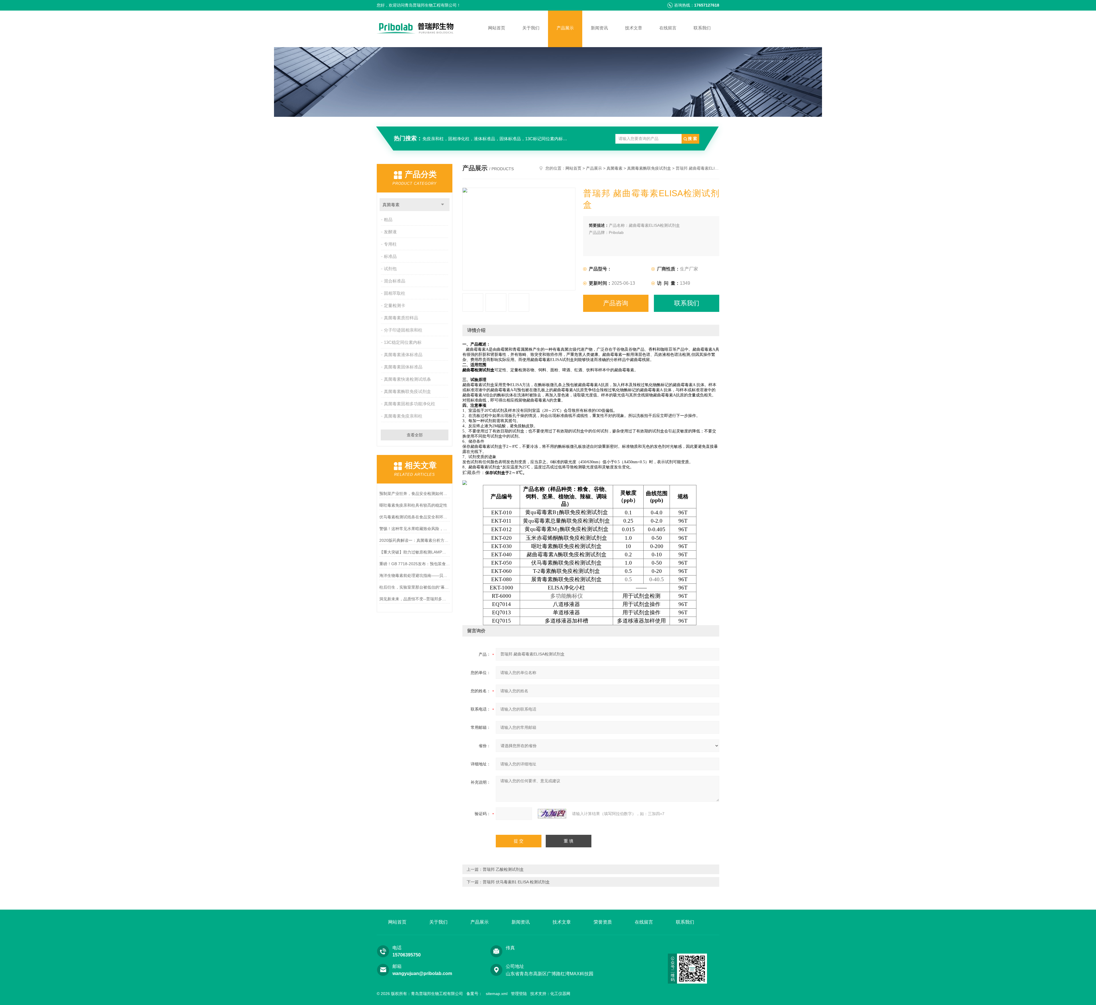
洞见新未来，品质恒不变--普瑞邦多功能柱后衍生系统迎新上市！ (414, 599)
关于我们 (530, 27)
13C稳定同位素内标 (403, 342)
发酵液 (390, 231)
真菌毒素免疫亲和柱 (403, 416)
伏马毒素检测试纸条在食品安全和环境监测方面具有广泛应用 (414, 517)
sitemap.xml (496, 993)
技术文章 (633, 27)
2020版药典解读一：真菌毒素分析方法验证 (414, 540)
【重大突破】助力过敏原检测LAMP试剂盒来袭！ (414, 552)
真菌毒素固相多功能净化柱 (409, 403)
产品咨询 (615, 303)
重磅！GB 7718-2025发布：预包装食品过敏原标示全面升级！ (414, 563)
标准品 (390, 256)
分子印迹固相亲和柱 (403, 330)
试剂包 (390, 268)
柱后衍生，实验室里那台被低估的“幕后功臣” (414, 587)
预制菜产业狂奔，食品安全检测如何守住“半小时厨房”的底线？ (414, 493)
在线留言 (667, 27)
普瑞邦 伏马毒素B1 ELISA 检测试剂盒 (516, 882)
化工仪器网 (560, 993)
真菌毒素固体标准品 (403, 366)
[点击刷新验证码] (552, 814)
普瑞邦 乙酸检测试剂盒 (503, 869)
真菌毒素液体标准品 (403, 354)
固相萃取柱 (394, 293)
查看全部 (415, 435)
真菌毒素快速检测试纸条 (407, 379)
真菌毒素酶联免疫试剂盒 (407, 391)
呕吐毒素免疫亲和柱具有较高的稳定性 (413, 505)
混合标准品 (394, 280)
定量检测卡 (394, 305)
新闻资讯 (599, 27)
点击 (443, 204)
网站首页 (496, 27)
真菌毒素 (391, 204)
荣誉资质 (603, 922)
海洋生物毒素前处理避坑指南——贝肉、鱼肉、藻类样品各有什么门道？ (414, 575)
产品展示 (565, 27)
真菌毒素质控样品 (401, 317)
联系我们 (702, 27)
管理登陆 (519, 993)
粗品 (388, 219)
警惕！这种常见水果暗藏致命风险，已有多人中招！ (414, 528)
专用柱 (390, 244)
